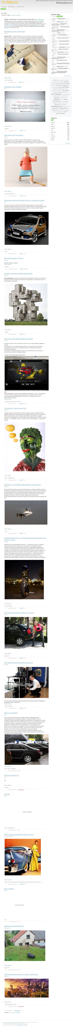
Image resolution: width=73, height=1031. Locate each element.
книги (6, 80)
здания (6, 332)
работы (59, 102)
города (53, 87)
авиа (6, 531)
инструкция (56, 94)
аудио (6, 706)
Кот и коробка (9, 889)
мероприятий (62, 97)
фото (6, 477)
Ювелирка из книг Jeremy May (14, 31)
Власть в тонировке (10, 713)
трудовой (67, 110)
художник (10, 477)
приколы (7, 128)
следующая (17, 1010)
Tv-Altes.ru (39, 19)
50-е (40, 882)
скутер (6, 605)
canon (58, 80)
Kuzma (53, 57)
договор (66, 87)
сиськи (18, 401)
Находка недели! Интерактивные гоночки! (18, 339)
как (68, 94)
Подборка (59, 32)
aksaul (53, 21)
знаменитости (62, 92)
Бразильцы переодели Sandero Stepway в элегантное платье (24, 200)
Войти (58, 2)
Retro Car (7, 882)
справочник (63, 108)
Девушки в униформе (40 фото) (63, 37)
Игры (57, 27)
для (60, 87)
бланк (68, 83)
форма (62, 111)
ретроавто (15, 882)
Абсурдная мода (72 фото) (62, 60)
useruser (22, 268)
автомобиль (27, 882)
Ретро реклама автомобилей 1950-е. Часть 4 (19, 834)
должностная (61, 88)
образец (56, 99)
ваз (51, 85)
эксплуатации (60, 113)
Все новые (4, 6)
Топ (52, 119)
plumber (66, 80)
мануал (56, 97)
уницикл (10, 605)
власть (9, 768)
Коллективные (11, 6)
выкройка (59, 85)
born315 (53, 52)
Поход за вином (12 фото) (64, 40)
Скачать (55, 108)
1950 (37, 882)
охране (61, 99)
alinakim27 (54, 34)
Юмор (5, 88)
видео (54, 85)
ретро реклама (21, 882)
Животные (53, 19)
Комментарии (59, 16)
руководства (63, 104)
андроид (66, 82)
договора (55, 88)
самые (5, 22)
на (65, 97)
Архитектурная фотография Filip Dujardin (18, 273)
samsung (54, 81)
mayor (53, 71)
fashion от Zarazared (8, 836)
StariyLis (54, 68)
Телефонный (54, 110)
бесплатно (58, 83)
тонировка (13, 768)
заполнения (59, 90)
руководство (56, 106)
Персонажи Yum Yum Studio (13, 135)
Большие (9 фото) (60, 66)
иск (62, 94)
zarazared (21, 884)
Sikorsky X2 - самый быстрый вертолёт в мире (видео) (22, 484)
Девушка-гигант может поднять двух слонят (19, 613)
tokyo (14, 1004)
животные (54, 90)
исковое (65, 94)
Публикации (54, 16)
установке (58, 111)
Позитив (6, 137)
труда (64, 110)
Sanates (53, 18)
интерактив (14, 401)
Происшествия (7, 927)
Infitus (53, 37)
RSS (69, 75)
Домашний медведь (61, 18)
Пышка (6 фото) (62, 47)
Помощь (70, 2)
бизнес (63, 83)
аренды (52, 83)
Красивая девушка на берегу (13, 258)
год (69, 85)
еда (13, 477)
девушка (7, 655)
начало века (33, 882)
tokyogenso (10, 1004)
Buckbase (21, 403)
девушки (57, 87)
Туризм (52, 139)
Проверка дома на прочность (14, 926)
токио (6, 1004)
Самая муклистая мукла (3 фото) (63, 63)
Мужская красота (60, 21)
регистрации (38, 25)
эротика (7, 266)
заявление (65, 90)
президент (10, 706)
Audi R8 (7, 794)
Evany (53, 60)
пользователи (7, 26)
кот (6, 919)
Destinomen (54, 40)
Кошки (5, 890)
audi (6, 827)
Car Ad (11, 882)
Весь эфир (66, 75)
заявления (55, 92)
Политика (6, 664)
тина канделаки (10, 827)
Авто (5, 202)
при (62, 101)
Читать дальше (7, 77)
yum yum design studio (10, 193)
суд (68, 108)
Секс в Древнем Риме (63, 34)
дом (6, 967)
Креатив (6, 33)
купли (67, 95)
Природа (53, 128)
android (55, 80)
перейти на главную (16, 15)
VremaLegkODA (55, 23)
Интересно (6, 486)
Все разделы (67, 143)
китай (58, 95)
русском (64, 106)
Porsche (7, 787)
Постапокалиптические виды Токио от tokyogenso (21, 974)
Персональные (20, 6)
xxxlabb (20, 82)
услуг (55, 111)
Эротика (6, 260)
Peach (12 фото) (61, 52)
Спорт (56, 50)
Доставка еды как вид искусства (15, 408)
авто (6, 251)
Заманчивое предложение (12, 87)
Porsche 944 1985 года (11, 775)
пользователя (56, 101)
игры (11, 401)
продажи (55, 102)
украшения (10, 80)
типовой (60, 110)
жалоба (66, 88)
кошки (64, 95)
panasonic (62, 80)
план (65, 99)
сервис (68, 106)
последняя (17, 1012)
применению (65, 101)
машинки (7, 401)
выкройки (65, 85)
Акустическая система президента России (18, 662)
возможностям (11, 25)
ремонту (57, 104)
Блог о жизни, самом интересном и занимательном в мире (13, 1022)
